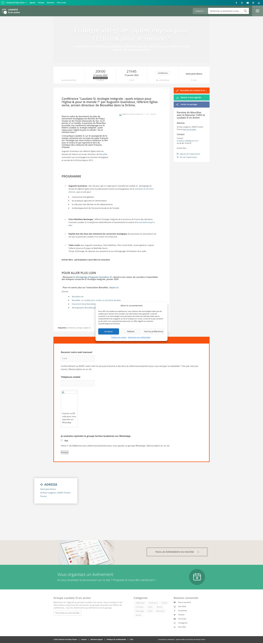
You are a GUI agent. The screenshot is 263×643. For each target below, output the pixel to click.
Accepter (108, 331)
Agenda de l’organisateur (189, 154)
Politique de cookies (119, 337)
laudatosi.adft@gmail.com (187, 140)
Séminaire (50, 3)
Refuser (131, 331)
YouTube (182, 619)
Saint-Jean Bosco (194, 73)
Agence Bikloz (181, 639)
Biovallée (103, 154)
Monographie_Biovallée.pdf (84, 307)
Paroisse (41, 3)
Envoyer (64, 452)
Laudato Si (87, 328)
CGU (131, 639)
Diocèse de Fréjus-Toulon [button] (16, 3)
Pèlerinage (139, 611)
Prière (150, 611)
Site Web (182, 606)
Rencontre (160, 611)
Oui (66, 440)
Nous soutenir (184, 602)
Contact (84, 639)
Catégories (199, 11)
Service (138, 615)
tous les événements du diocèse (175, 551)
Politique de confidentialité (116, 639)
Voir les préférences (153, 331)
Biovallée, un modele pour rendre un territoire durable (96, 300)
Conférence (163, 73)
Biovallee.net (77, 296)
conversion (71, 328)
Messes (159, 607)
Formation (139, 607)
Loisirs (150, 607)
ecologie (79, 328)
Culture (164, 603)
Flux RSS (182, 627)
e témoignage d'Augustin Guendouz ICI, (93, 277)
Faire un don (61, 3)
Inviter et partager (189, 104)
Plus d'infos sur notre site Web (67, 613)
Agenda (32, 3)
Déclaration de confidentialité (139, 337)
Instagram (183, 623)
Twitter (181, 614)
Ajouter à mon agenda (190, 97)
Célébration (140, 603)
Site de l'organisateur (188, 157)
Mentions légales (97, 639)
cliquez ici (113, 287)
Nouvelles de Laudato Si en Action (195, 90)
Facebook (182, 610)
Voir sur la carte (189, 129)
